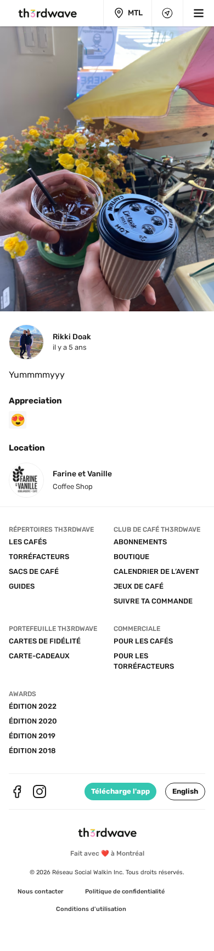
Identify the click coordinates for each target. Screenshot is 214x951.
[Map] (167, 13)
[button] (185, 791)
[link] (41, 891)
